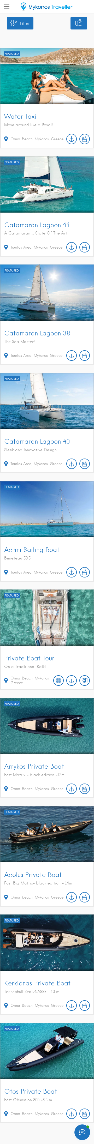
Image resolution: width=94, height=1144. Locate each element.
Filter (25, 23)
